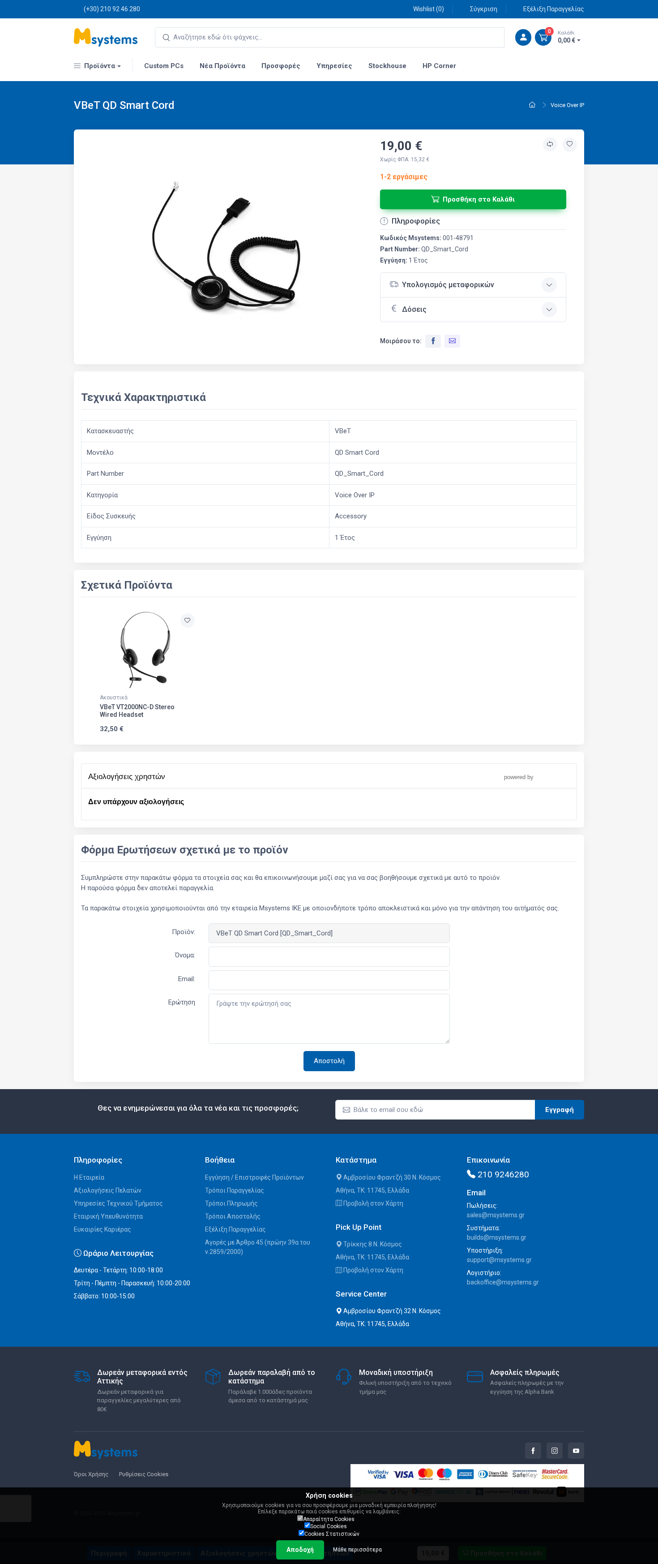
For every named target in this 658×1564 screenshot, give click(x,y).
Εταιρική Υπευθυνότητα (108, 1216)
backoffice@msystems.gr (503, 1282)
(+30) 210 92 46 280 (112, 9)
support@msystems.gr (499, 1259)
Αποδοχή (300, 1549)
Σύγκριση (483, 9)
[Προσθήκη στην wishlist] (570, 145)
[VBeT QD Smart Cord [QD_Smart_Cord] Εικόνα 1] (231, 252)
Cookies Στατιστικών (331, 1534)
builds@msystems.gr (496, 1237)
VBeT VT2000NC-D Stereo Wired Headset (137, 710)
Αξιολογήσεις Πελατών (107, 1190)
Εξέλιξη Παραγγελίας (553, 9)
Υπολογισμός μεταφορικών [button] (448, 284)
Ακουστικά (114, 697)
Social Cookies (328, 1526)
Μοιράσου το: (401, 341)
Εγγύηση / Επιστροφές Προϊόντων (254, 1177)
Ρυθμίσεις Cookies (143, 1474)
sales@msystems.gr (496, 1215)
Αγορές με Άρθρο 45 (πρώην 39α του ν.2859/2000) (257, 1247)
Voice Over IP (567, 105)
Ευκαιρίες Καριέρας (102, 1229)
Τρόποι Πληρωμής (231, 1203)
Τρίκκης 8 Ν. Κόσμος (372, 1244)
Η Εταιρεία (89, 1177)
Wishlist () (428, 9)
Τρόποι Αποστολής (233, 1216)
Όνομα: (185, 955)
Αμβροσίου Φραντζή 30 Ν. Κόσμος (391, 1177)
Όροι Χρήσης (91, 1474)
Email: (186, 979)
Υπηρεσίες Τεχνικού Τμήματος (118, 1203)
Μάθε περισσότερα (357, 1550)
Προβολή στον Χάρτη (372, 1203)
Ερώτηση (181, 1002)
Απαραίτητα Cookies (329, 1519)
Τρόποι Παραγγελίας (234, 1190)
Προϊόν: (183, 932)
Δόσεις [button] (414, 309)
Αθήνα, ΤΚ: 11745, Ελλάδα (372, 1190)
